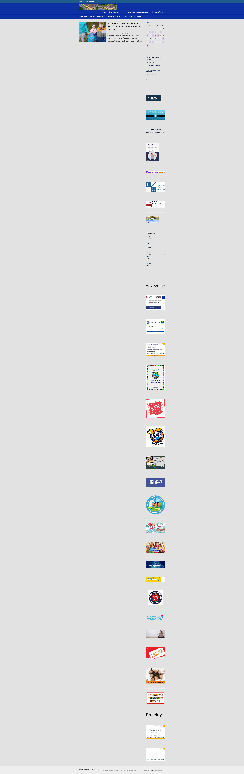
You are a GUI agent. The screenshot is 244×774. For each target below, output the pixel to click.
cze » (150, 48)
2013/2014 (148, 236)
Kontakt (118, 16)
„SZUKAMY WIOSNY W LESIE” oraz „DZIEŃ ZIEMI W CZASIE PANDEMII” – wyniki (124, 26)
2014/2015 (148, 238)
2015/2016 (148, 241)
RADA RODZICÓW (101, 16)
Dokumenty (111, 16)
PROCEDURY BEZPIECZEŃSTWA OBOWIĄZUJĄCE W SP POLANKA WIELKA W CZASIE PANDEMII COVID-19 (155, 131)
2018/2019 (148, 247)
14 (158, 35)
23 (163, 38)
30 (163, 42)
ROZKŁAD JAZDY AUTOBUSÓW (153, 74)
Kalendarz (92, 16)
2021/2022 (148, 254)
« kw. (147, 48)
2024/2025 (148, 261)
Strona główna (83, 16)
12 (152, 35)
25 (150, 42)
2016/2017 (148, 243)
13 (155, 35)
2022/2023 (148, 256)
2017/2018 (148, 245)
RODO (124, 16)
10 (147, 35)
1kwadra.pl (86, 771)
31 (147, 45)
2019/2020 (148, 250)
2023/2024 (148, 258)
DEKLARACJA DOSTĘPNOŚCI (135, 16)
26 (152, 42)
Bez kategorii (149, 267)
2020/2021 (148, 252)
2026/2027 (148, 265)
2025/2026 (148, 263)
